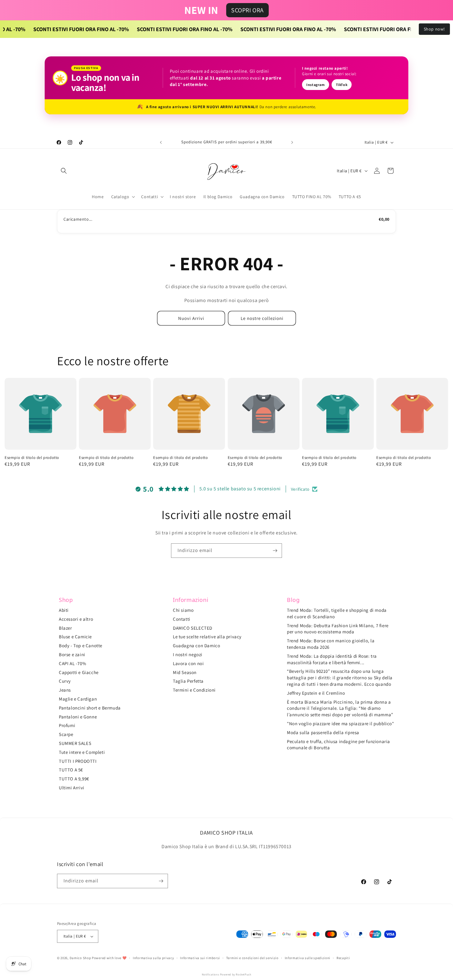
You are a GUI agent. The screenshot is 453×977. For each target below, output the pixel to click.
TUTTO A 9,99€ (74, 779)
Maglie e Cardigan (78, 699)
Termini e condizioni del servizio (252, 958)
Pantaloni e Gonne (78, 717)
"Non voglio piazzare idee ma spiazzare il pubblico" (340, 723)
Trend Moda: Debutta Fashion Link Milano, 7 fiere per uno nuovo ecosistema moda (338, 629)
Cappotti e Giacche (79, 672)
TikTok (342, 84)
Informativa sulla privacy (153, 958)
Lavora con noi (188, 663)
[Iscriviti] (275, 550)
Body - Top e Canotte (80, 645)
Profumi (67, 725)
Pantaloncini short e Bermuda (90, 708)
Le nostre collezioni (262, 318)
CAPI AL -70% (72, 663)
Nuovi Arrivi (191, 318)
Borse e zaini (72, 654)
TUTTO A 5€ (71, 770)
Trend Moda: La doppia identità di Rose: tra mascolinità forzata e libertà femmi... (332, 659)
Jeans (65, 690)
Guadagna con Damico (196, 645)
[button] (64, 171)
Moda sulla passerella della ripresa (323, 732)
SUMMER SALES (75, 743)
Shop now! (434, 29)
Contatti (181, 619)
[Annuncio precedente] (161, 142)
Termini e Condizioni (194, 690)
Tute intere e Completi (82, 752)
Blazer (65, 628)
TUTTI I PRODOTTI (78, 761)
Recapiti (343, 958)
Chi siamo (183, 610)
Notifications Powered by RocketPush (226, 974)
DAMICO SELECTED (192, 628)
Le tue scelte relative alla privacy (207, 637)
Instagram (315, 84)
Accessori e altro (76, 619)
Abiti (64, 610)
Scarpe (66, 734)
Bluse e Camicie (75, 637)
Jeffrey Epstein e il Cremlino (316, 693)
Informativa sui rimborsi (200, 958)
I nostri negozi (187, 654)
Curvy (65, 681)
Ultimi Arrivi (71, 788)
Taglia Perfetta (188, 681)
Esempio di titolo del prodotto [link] (32, 457)
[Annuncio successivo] (292, 142)
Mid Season (185, 672)
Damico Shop (80, 958)
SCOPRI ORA (247, 10)
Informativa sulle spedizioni (308, 958)
